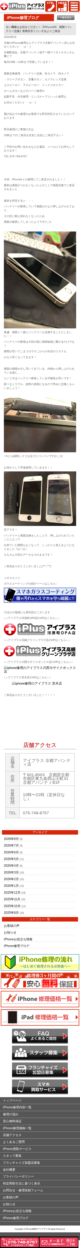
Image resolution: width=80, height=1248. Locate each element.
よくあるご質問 (14, 1141)
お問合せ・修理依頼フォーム (23, 1190)
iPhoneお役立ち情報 (18, 939)
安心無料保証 (12, 1121)
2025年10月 (12, 906)
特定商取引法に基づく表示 (21, 1183)
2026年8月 (11, 838)
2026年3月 (11, 872)
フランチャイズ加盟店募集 (21, 1162)
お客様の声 (11, 925)
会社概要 (9, 1169)
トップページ (12, 1100)
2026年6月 (11, 852)
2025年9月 (11, 912)
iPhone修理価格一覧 (17, 1128)
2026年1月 (11, 885)
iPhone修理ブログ (16, 946)
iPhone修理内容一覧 (17, 1107)
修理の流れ (10, 1114)
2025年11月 (12, 899)
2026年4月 (11, 865)
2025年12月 (12, 892)
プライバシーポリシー (18, 1176)
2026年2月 (11, 879)
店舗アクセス (12, 1135)
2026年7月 (11, 845)
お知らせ (10, 932)
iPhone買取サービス (17, 1149)
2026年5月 (11, 859)
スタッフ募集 (12, 1155)
